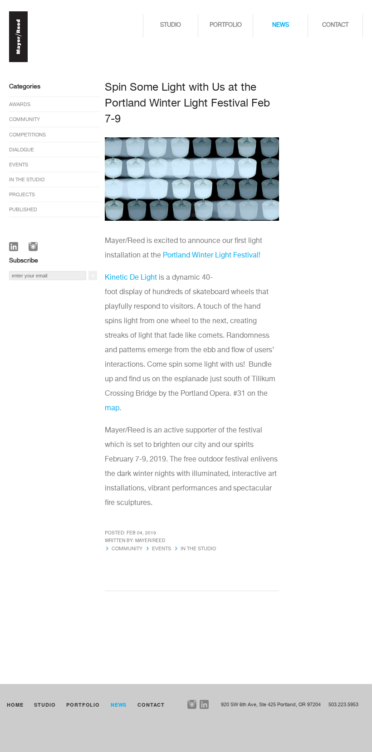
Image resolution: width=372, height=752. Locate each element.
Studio (170, 25)
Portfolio (226, 25)
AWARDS (19, 104)
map (112, 408)
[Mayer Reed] (18, 60)
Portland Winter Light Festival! (211, 255)
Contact (335, 25)
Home (15, 704)
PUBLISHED (23, 209)
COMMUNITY (24, 119)
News (280, 25)
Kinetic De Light (131, 277)
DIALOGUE (21, 149)
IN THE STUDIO (26, 179)
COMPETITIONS (27, 134)
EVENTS (18, 164)
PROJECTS (22, 194)
